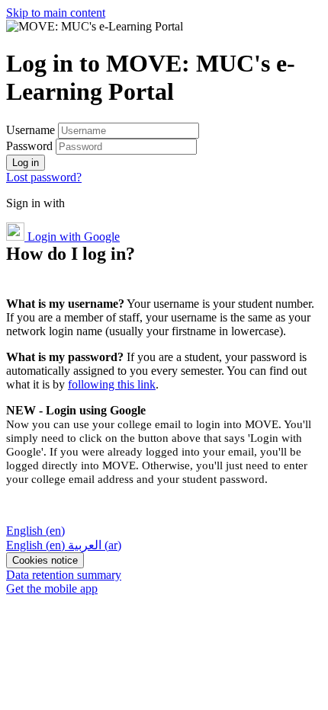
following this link (112, 384)
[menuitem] (37, 545)
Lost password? (44, 177)
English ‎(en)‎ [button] (35, 530)
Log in (25, 162)
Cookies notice (45, 560)
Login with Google (72, 236)
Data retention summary (63, 574)
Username (32, 129)
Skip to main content (55, 12)
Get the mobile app (52, 588)
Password (29, 145)
